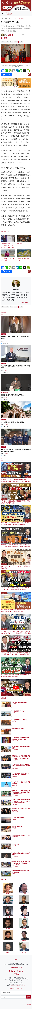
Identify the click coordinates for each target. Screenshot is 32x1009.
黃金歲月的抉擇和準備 (18, 817)
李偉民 (14, 873)
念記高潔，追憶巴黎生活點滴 (19, 702)
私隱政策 (29, 1004)
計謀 (21, 41)
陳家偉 (14, 721)
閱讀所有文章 (25, 302)
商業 (6, 18)
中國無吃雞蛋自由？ (17, 826)
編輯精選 (5, 341)
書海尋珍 (3, 334)
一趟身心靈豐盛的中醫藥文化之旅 (21, 720)
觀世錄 (4, 38)
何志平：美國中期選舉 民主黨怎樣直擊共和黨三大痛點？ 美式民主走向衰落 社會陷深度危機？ (21, 801)
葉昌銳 (14, 712)
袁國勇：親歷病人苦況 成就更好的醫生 (12, 395)
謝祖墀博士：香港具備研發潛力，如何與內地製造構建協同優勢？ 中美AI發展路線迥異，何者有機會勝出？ (15, 633)
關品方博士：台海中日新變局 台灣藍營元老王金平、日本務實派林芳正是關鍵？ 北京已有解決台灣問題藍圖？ (15, 546)
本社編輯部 (6, 370)
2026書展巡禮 (4, 392)
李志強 (14, 845)
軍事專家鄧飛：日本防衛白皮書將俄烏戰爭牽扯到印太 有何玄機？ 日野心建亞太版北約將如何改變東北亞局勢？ (16, 655)
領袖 (10, 18)
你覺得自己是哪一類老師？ (19, 711)
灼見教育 (3, 419)
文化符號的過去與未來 (18, 728)
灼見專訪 (3, 363)
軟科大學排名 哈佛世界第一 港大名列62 (12, 422)
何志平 (14, 730)
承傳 (3, 41)
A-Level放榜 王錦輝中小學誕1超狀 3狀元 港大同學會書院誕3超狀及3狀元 (21, 766)
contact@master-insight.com (17, 985)
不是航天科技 (15, 844)
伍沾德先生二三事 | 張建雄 (18, 18)
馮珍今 (14, 703)
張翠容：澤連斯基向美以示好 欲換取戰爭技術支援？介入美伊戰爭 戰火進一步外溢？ (21, 863)
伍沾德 (16, 41)
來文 (13, 838)
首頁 (2, 18)
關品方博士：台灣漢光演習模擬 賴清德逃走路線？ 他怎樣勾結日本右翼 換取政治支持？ (21, 792)
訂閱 (28, 997)
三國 (7, 41)
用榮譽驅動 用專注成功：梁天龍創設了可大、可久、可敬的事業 (7, 245)
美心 (11, 41)
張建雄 (10, 35)
